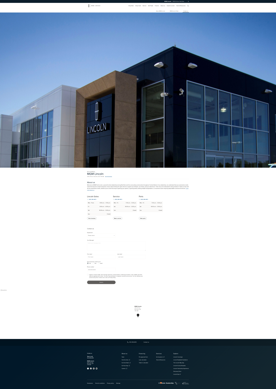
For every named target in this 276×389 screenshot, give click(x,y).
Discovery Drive (177, 371)
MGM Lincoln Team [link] (174, 11)
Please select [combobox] (91, 235)
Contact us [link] (185, 11)
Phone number (90, 266)
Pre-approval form (143, 357)
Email (101, 263)
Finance (157, 5)
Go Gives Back (125, 362)
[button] (138, 315)
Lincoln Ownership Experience (181, 368)
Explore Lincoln (171, 5)
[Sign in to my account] (188, 1)
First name (89, 254)
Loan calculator (142, 360)
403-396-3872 (90, 357)
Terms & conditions (100, 383)
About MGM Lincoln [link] (160, 11)
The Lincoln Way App (178, 362)
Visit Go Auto (125, 360)
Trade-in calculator (143, 362)
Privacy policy (110, 383)
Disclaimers (90, 383)
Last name (119, 254)
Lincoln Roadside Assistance (180, 360)
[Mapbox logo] (3, 290)
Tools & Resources (180, 5)
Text (95, 263)
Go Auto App (125, 365)
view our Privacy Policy (110, 277)
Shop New (131, 5)
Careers (123, 368)
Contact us (89, 353)
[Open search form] (188, 6)
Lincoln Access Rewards (179, 365)
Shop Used (138, 5)
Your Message (90, 240)
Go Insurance (159, 357)
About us (163, 5)
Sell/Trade (150, 5)
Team (123, 357)
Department (90, 232)
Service (144, 5)
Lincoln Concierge (178, 357)
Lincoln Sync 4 (177, 374)
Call (90, 263)
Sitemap (118, 383)
